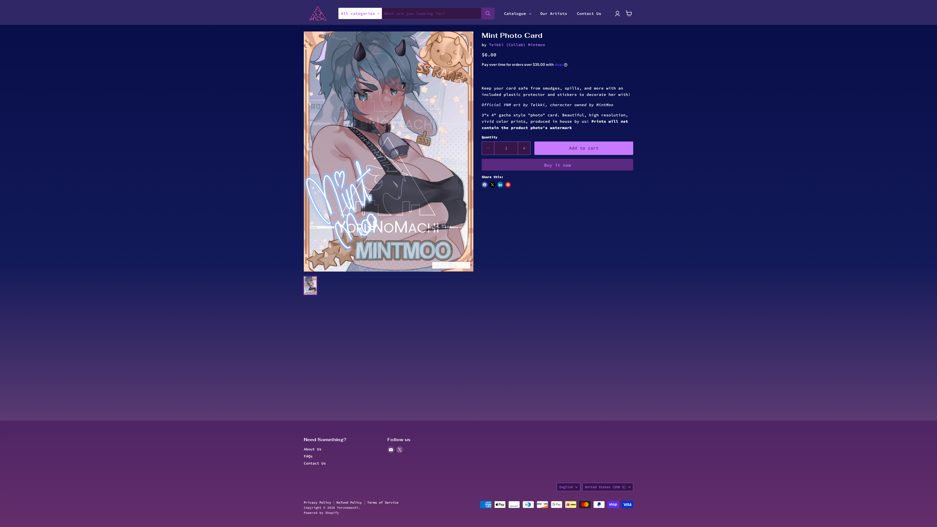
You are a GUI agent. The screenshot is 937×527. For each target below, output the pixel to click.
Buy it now (557, 165)
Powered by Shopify (321, 513)
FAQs (308, 456)
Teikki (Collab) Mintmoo (517, 44)
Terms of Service (382, 502)
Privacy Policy (317, 502)
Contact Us (589, 13)
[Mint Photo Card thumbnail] (310, 285)
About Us (312, 449)
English (566, 487)
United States (605, 487)
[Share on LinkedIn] (500, 185)
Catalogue (516, 13)
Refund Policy (349, 502)
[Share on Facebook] (485, 185)
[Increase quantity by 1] (524, 148)
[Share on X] (492, 185)
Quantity (489, 137)
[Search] (487, 13)
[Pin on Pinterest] (508, 185)
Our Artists (553, 13)
